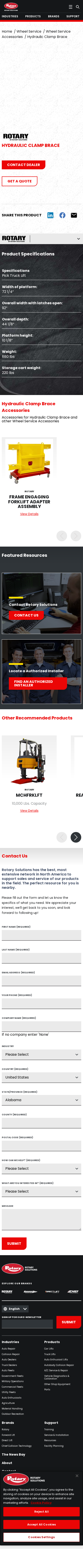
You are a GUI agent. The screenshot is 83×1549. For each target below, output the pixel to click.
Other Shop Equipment (57, 1384)
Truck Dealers (9, 1365)
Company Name (19, 1018)
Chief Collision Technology (17, 1446)
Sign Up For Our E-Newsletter (21, 1317)
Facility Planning (54, 1446)
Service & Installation (56, 1435)
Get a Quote (20, 181)
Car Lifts (49, 1348)
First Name (16, 927)
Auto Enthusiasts (11, 1398)
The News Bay (13, 1455)
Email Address (18, 973)
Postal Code (17, 1137)
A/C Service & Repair (56, 1370)
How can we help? (21, 1160)
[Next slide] (76, 536)
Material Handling (12, 1408)
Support (51, 1423)
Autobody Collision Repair (59, 1365)
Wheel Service (29, 31)
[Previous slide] (61, 536)
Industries (10, 1342)
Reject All (41, 1511)
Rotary (5, 1429)
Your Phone (17, 995)
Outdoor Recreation (13, 1414)
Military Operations (13, 1381)
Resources (50, 1440)
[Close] (77, 1476)
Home (7, 31)
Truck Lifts (50, 1354)
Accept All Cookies (41, 1524)
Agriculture (8, 1403)
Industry (8, 1046)
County (14, 1115)
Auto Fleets (8, 1370)
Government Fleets (12, 1376)
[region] (41, 1508)
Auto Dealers (9, 1359)
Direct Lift (7, 1440)
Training (49, 1429)
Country (15, 1069)
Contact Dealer (23, 164)
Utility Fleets (9, 1392)
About (7, 1463)
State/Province (19, 1092)
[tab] (11, 16)
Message (7, 1206)
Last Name (16, 950)
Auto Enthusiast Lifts (56, 1359)
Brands (8, 1423)
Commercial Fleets (12, 1387)
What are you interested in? (28, 1183)
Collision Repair (11, 1354)
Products (52, 1342)
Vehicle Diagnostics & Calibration (56, 1377)
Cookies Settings (41, 1537)
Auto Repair (8, 1348)
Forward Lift (8, 1435)
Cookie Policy (41, 1503)
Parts (47, 1389)
